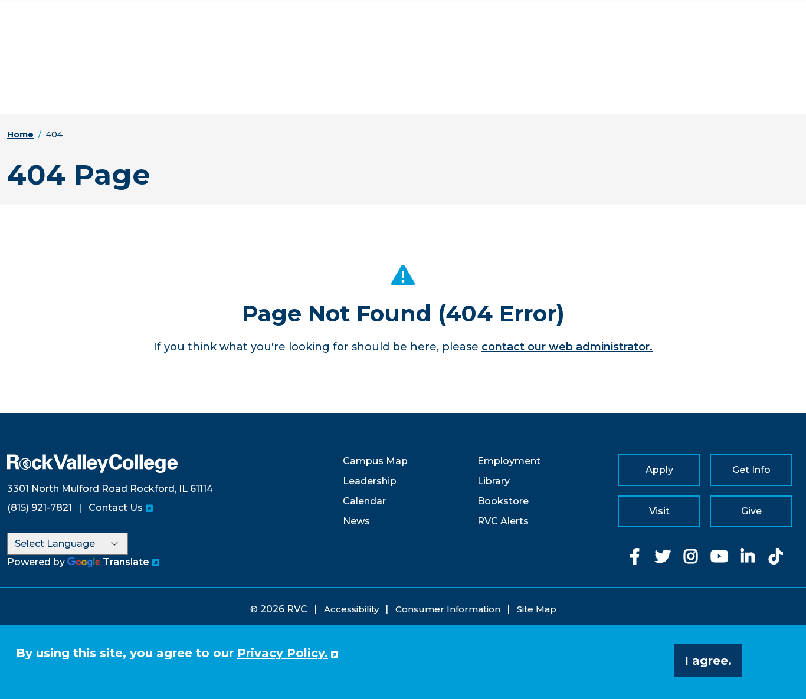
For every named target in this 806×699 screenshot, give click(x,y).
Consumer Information (447, 609)
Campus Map (375, 461)
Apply (659, 469)
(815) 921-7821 (39, 507)
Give (751, 511)
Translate (126, 561)
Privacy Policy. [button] (282, 653)
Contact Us (116, 507)
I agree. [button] (708, 661)
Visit (659, 511)
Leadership (370, 481)
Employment (508, 461)
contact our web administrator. (567, 346)
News (356, 521)
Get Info (751, 469)
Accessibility (351, 609)
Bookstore (503, 501)
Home (20, 134)
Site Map (536, 609)
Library (493, 481)
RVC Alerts (503, 521)
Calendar (364, 501)
